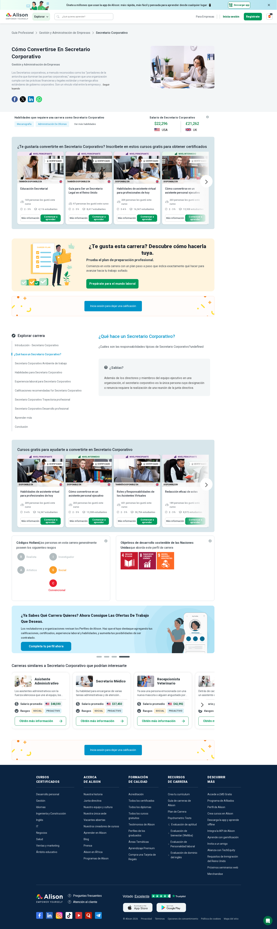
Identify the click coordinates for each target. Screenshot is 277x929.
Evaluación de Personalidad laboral (183, 844)
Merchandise (215, 873)
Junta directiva (92, 800)
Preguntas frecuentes (87, 895)
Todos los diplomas (140, 807)
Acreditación (136, 794)
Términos (160, 918)
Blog (86, 839)
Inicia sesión (231, 16)
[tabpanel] (113, 629)
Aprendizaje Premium (142, 848)
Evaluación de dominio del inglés (184, 855)
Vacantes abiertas (94, 819)
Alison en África (93, 852)
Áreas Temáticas (139, 841)
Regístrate (253, 16)
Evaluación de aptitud (184, 824)
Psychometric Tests (179, 818)
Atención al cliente (85, 902)
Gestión (40, 800)
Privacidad (146, 918)
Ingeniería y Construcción (51, 813)
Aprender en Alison (95, 832)
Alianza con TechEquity (221, 850)
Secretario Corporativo (112, 33)
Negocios (41, 832)
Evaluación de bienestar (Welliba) (182, 833)
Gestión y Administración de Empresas (64, 33)
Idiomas (41, 807)
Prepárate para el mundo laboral (112, 283)
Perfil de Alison (216, 807)
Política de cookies (211, 918)
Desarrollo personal (47, 794)
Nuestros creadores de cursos (101, 826)
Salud (39, 839)
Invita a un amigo (217, 843)
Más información (30, 218)
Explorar (39, 16)
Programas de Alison (96, 858)
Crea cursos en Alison (220, 813)
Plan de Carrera (177, 811)
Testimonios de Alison (142, 824)
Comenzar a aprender (50, 218)
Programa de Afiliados (220, 800)
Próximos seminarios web (222, 867)
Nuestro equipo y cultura (98, 807)
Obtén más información (36, 721)
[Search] (58, 16)
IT (37, 826)
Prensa (88, 845)
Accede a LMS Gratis (219, 794)
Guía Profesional (23, 33)
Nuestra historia (93, 794)
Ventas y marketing (47, 845)
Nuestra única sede (95, 813)
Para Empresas (205, 16)
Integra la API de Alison (221, 830)
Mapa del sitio (231, 918)
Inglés (39, 819)
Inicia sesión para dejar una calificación (113, 306)
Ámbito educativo (46, 852)
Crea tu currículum (179, 794)
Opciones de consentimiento (183, 918)
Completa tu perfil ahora (46, 646)
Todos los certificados (141, 800)
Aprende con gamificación (223, 837)
